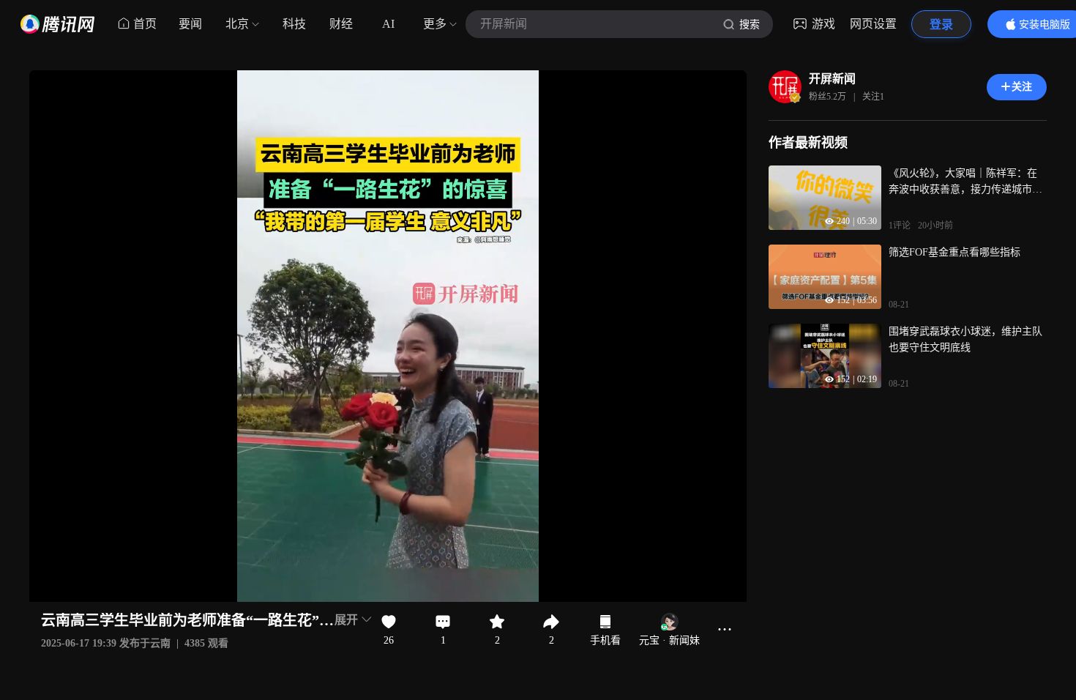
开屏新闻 (832, 78)
